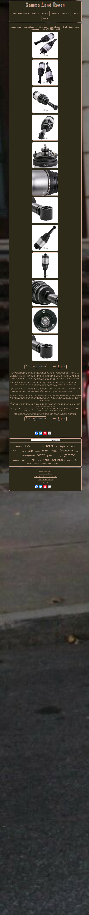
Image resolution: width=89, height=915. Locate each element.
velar (76, 451)
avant (45, 450)
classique (37, 451)
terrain (16, 460)
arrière (19, 446)
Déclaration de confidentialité (45, 477)
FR (47, 483)
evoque (71, 446)
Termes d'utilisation (45, 480)
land (30, 450)
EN (43, 483)
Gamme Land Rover (45, 471)
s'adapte (62, 463)
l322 (17, 456)
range (31, 459)
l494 (60, 456)
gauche (24, 451)
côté (75, 460)
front (23, 460)
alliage (60, 446)
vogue (54, 450)
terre (50, 446)
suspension (35, 447)
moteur (56, 463)
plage (49, 456)
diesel (29, 463)
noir (50, 463)
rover (41, 455)
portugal (44, 459)
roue (55, 456)
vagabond (36, 463)
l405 (42, 447)
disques (69, 460)
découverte (66, 450)
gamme (69, 455)
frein (27, 446)
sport (16, 450)
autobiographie (28, 456)
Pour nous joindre (45, 474)
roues (43, 463)
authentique (58, 459)
